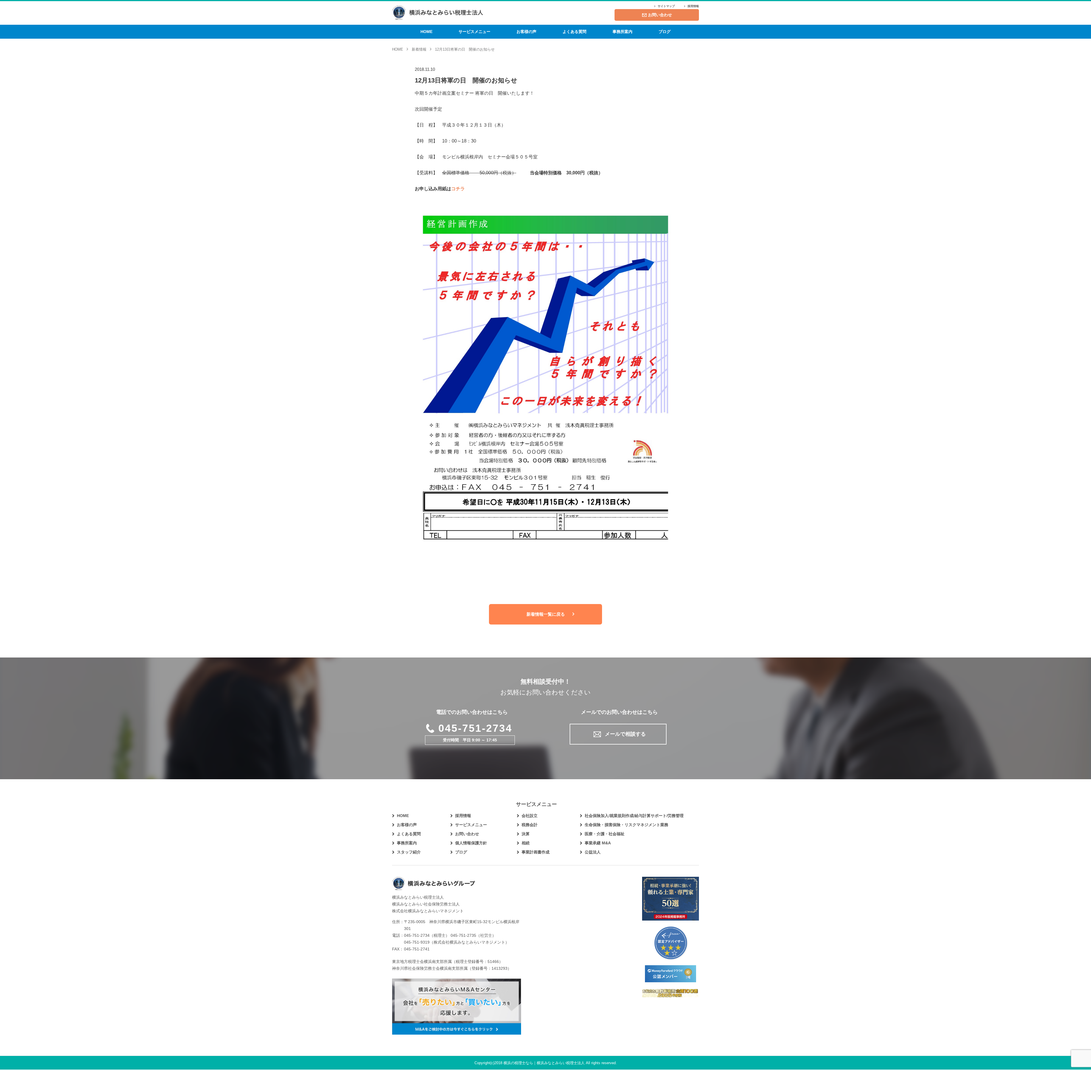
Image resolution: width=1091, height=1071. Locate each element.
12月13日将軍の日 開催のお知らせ (466, 80)
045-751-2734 (475, 728)
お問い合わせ (660, 15)
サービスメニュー (474, 31)
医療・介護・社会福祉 (604, 834)
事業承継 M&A (598, 843)
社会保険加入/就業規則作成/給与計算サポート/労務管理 (634, 815)
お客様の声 (526, 31)
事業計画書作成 (535, 852)
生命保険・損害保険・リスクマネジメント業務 (626, 824)
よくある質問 (574, 31)
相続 (526, 843)
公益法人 (593, 852)
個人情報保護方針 (471, 843)
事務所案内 (622, 31)
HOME (426, 31)
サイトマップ (666, 6)
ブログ (665, 31)
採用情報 (693, 6)
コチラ (458, 188)
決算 (526, 834)
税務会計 (530, 824)
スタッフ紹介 (409, 852)
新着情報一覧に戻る (545, 614)
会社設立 (530, 815)
